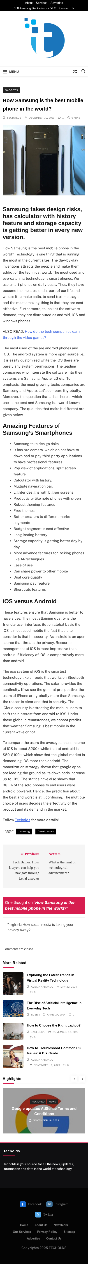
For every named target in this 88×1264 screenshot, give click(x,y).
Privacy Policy (47, 1231)
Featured (38, 1101)
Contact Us (66, 8)
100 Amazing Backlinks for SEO (35, 8)
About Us (41, 1225)
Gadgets (11, 90)
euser (35, 1014)
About (29, 2)
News (52, 1101)
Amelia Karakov (42, 986)
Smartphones (46, 831)
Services (41, 2)
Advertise (57, 2)
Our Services (22, 1231)
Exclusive (38, 1032)
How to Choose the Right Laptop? (54, 1025)
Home (24, 1225)
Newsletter (61, 1225)
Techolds (14, 117)
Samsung (24, 831)
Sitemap (69, 1231)
